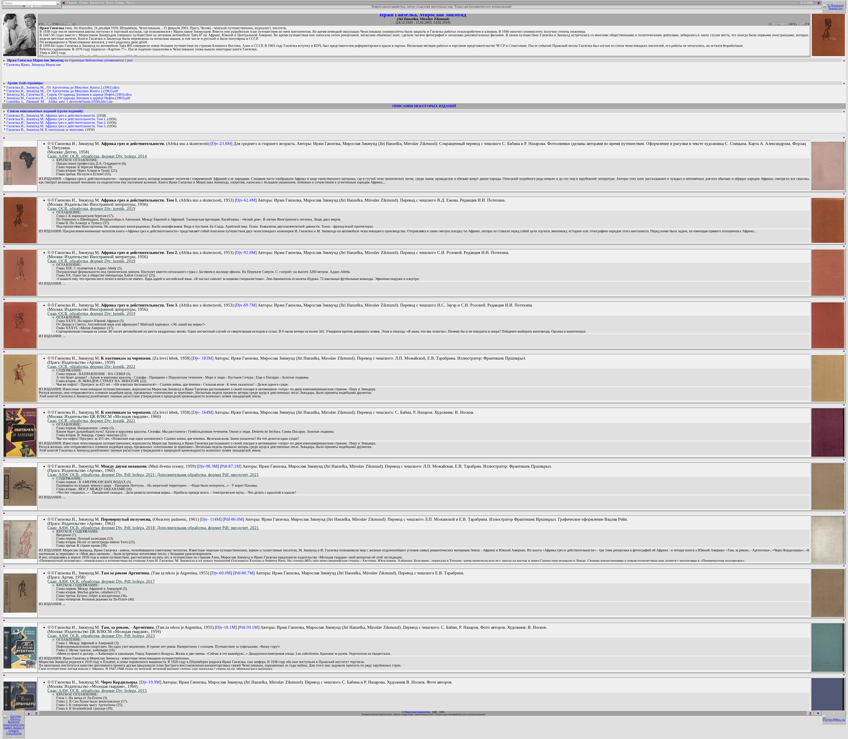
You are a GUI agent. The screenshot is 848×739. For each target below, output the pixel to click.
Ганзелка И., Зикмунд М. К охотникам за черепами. (45, 129)
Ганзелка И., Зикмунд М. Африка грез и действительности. (51, 115)
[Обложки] (828, 54)
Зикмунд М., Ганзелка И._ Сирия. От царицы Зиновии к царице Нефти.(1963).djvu (69, 94)
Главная (72, 2)
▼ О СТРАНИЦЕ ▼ (66, 24)
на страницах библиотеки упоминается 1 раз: (70, 60)
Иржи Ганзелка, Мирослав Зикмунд (423, 14)
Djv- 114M (210, 519)
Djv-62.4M (245, 200)
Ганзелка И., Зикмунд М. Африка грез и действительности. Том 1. (56, 119)
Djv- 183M (202, 358)
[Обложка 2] (827, 189)
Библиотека (96, 2)
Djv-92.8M (245, 252)
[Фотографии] (19, 54)
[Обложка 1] (20, 183)
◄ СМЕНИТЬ (46, 24)
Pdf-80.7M (244, 573)
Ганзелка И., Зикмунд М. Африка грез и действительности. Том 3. (56, 126)
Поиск (109, 2)
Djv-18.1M (225, 627)
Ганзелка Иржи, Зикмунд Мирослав (33, 65)
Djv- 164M (202, 412)
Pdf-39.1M (248, 627)
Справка (119, 2)
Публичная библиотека (417, 712)
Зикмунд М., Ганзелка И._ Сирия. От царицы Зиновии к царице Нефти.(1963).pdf (68, 98)
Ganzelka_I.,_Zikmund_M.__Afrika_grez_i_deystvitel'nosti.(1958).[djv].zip (59, 101)
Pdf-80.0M (233, 519)
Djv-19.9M (150, 682)
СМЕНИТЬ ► (802, 24)
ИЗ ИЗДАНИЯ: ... (52, 283)
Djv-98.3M (208, 466)
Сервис (83, 2)
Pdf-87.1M (230, 466)
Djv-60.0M (221, 573)
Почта (129, 2)
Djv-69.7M (245, 305)
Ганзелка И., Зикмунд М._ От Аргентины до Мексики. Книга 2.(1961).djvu (62, 87)
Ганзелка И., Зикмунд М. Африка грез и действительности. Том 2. (56, 122)
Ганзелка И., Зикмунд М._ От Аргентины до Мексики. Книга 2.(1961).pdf (62, 91)
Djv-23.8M (221, 143)
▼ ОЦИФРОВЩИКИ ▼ (779, 24)
